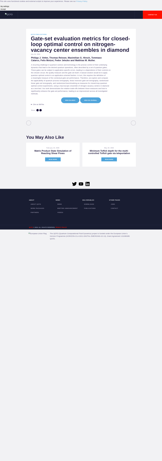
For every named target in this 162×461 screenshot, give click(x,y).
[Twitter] (74, 184)
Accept (3, 9)
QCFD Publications (39, 34)
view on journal (90, 100)
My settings (5, 6)
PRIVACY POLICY (61, 227)
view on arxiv (70, 100)
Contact (114, 208)
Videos (60, 212)
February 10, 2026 (52, 148)
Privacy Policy (81, 1)
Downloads (89, 204)
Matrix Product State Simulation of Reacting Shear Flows (52, 152)
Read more (53, 159)
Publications (90, 208)
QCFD (31, 227)
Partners (35, 212)
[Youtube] (81, 184)
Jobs (113, 204)
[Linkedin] (87, 184)
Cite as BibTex (38, 104)
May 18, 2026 (109, 148)
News (59, 204)
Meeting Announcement (67, 208)
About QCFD (36, 204)
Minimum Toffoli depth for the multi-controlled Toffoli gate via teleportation (109, 152)
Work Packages (37, 208)
